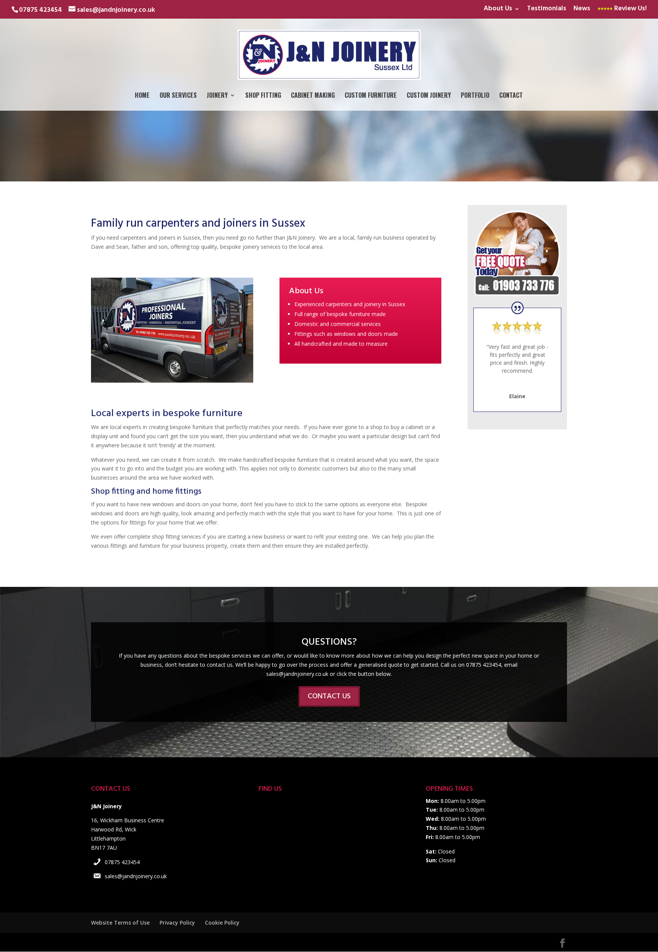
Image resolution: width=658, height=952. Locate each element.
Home (142, 96)
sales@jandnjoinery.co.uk (136, 876)
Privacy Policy (177, 922)
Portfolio (475, 96)
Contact (511, 96)
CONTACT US (329, 696)
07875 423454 (122, 862)
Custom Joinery (429, 96)
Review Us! (630, 9)
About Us (498, 9)
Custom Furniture (371, 96)
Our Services (178, 96)
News (581, 9)
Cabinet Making (313, 96)
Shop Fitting (263, 96)
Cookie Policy (222, 922)
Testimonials (546, 9)
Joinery (217, 96)
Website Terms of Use (120, 922)
